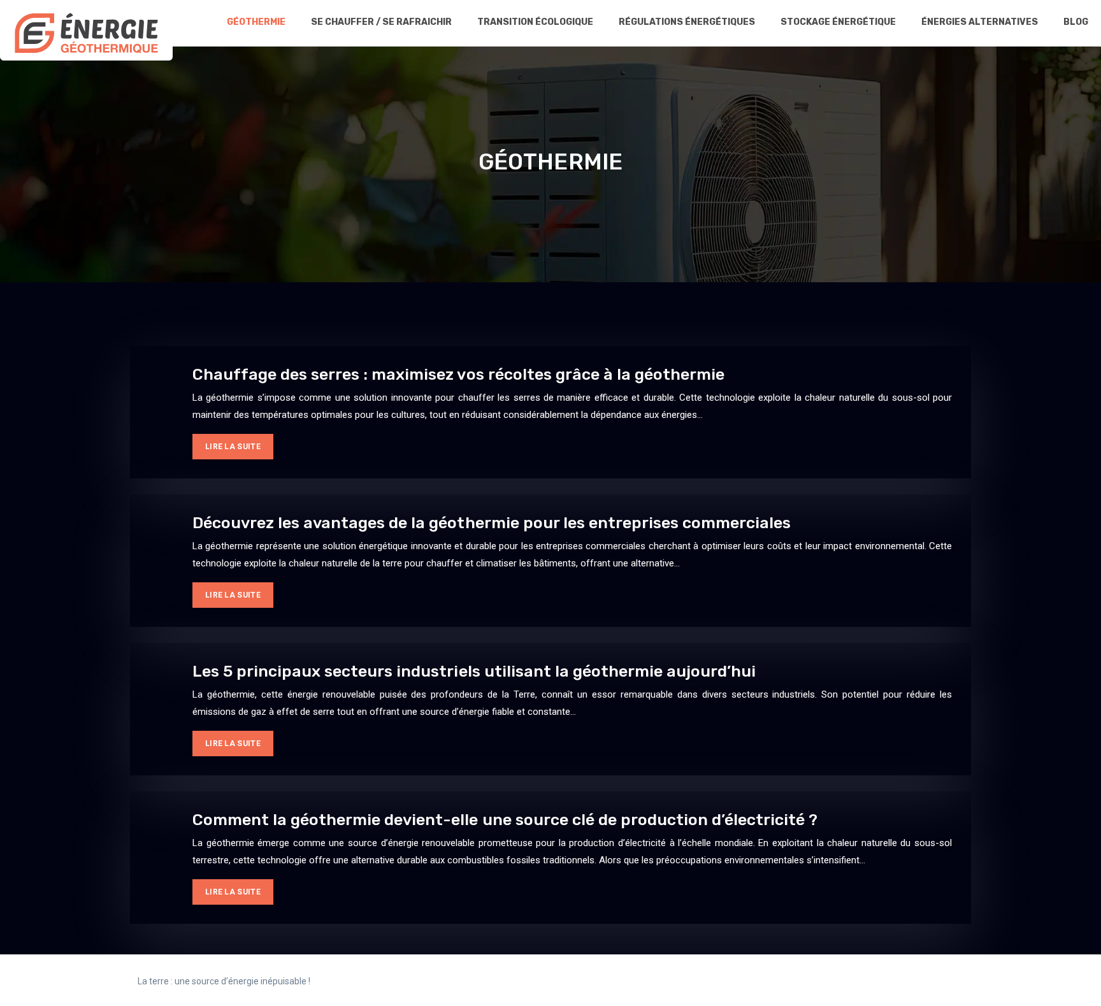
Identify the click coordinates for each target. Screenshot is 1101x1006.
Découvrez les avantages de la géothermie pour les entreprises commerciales (491, 523)
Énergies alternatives (979, 22)
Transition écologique (535, 22)
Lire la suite (233, 446)
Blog (1075, 22)
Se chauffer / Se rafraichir (381, 22)
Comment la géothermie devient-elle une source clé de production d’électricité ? (504, 819)
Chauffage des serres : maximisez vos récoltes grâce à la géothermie (458, 374)
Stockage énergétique (838, 22)
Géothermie (256, 22)
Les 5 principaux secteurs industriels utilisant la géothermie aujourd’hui (474, 671)
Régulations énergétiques (687, 22)
